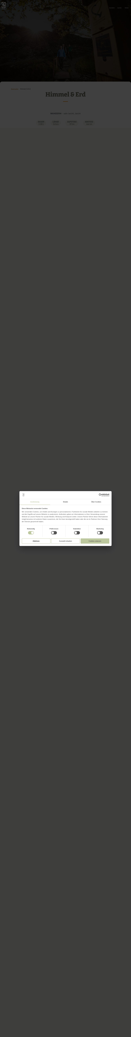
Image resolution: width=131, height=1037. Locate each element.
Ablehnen (36, 541)
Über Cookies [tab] (96, 502)
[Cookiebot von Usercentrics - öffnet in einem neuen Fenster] (100, 495)
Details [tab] (65, 502)
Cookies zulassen (95, 541)
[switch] (54, 532)
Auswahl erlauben (65, 541)
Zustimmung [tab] (34, 502)
